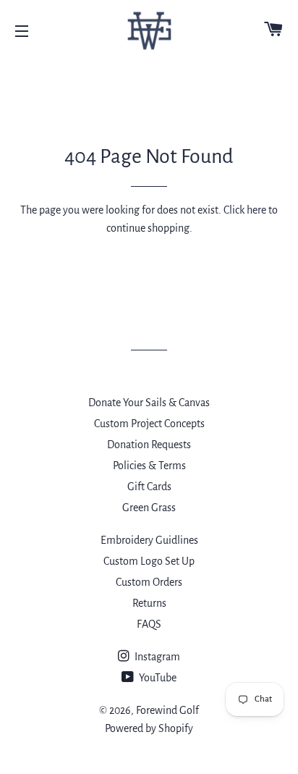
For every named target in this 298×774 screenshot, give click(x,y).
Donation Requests (149, 444)
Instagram (156, 656)
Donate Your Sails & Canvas (149, 402)
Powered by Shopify (149, 728)
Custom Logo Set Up (149, 561)
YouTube (156, 677)
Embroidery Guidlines (149, 540)
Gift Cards (149, 486)
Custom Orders (149, 582)
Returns (149, 603)
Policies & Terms (149, 465)
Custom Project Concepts (149, 423)
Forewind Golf (167, 710)
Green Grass (149, 507)
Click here (245, 210)
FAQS (149, 624)
